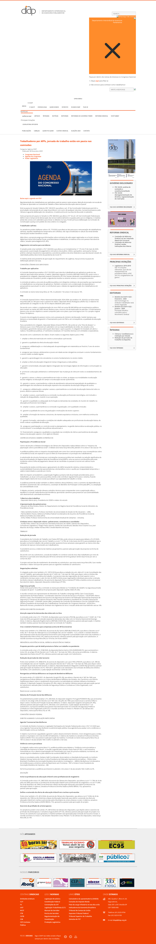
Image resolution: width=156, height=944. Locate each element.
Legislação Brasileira (52, 899)
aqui (97, 81)
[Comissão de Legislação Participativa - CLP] (77, 883)
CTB (21, 913)
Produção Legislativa (52, 922)
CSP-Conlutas (25, 922)
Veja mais (121, 207)
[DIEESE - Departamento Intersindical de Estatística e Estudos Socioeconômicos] (94, 883)
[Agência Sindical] (44, 883)
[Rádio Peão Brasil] (127, 883)
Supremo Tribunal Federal (79, 913)
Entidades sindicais (27, 899)
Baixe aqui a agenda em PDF (31, 198)
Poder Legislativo (31, 158)
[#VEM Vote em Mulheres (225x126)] (122, 227)
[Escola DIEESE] (38, 858)
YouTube (75, 936)
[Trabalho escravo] (77, 844)
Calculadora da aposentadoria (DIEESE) (83, 899)
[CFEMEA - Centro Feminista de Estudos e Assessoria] (60, 883)
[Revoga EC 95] (116, 844)
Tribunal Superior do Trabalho (80, 916)
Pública (23, 925)
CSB (21, 919)
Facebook (65, 936)
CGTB (22, 916)
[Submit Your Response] (135, 89)
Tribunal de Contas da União (79, 910)
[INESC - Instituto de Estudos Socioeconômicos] (110, 883)
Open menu (78, 99)
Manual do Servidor (51, 910)
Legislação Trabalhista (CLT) (55, 907)
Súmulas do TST (75, 919)
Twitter (70, 936)
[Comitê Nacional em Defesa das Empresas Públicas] (116, 858)
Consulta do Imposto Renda (79, 902)
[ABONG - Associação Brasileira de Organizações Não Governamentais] (27, 883)
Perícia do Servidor (51, 913)
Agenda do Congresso (33, 156)
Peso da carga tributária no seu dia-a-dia (84, 904)
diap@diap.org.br (120, 920)
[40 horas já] (38, 844)
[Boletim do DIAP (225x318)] (121, 177)
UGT (21, 907)
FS (21, 904)
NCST (22, 910)
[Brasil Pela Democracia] (77, 858)
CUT (21, 902)
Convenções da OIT (51, 904)
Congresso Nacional (32, 154)
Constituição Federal (52, 902)
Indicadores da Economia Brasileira (82, 907)
